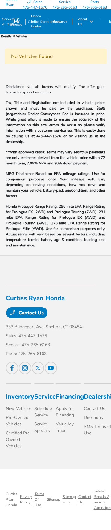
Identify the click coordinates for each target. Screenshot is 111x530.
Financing (70, 396)
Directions (93, 417)
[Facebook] (12, 368)
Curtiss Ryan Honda (12, 499)
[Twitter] (38, 368)
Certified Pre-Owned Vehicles (18, 439)
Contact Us (30, 312)
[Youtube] (51, 368)
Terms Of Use (39, 499)
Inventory (20, 396)
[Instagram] (25, 368)
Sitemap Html (69, 499)
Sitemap (53, 499)
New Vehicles (19, 409)
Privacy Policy (26, 499)
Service (45, 396)
